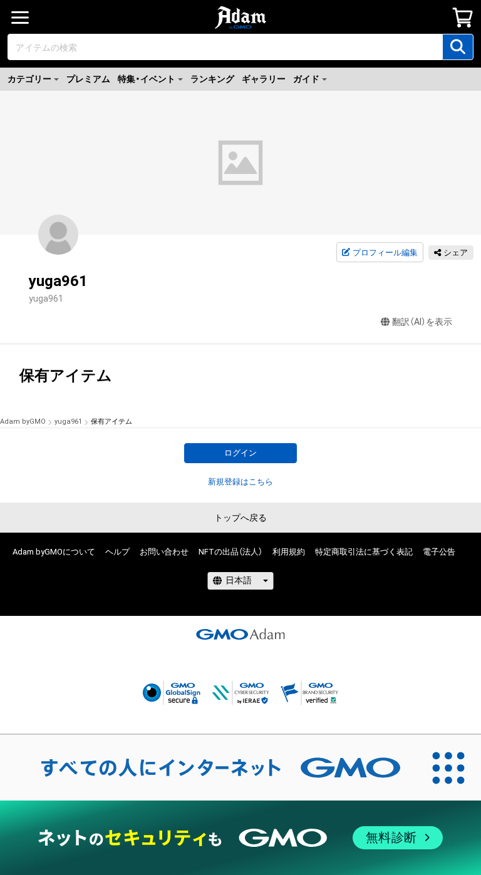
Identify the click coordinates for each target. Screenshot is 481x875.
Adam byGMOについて (54, 551)
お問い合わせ (164, 551)
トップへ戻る (240, 518)
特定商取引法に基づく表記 (364, 551)
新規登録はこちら (240, 481)
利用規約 (288, 551)
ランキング (212, 79)
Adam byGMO (23, 421)
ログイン (240, 453)
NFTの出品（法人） (230, 551)
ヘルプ (117, 551)
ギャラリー (264, 79)
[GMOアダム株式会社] (240, 634)
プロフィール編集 (385, 252)
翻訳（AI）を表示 (422, 322)
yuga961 (68, 421)
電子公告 (439, 551)
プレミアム (88, 79)
